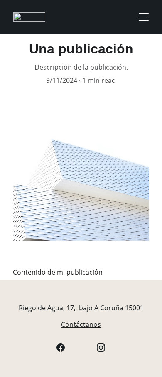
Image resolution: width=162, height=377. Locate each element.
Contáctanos (81, 324)
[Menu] (144, 17)
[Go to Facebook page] (60, 347)
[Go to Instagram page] (101, 347)
